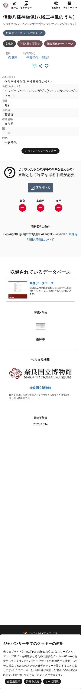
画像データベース (42, 283)
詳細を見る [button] (32, 681)
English (56, 7)
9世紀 (45, 57)
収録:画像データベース (60, 43)
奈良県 (12, 57)
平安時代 (32, 57)
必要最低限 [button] (13, 681)
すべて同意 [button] (52, 681)
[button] (70, 5)
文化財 (9, 43)
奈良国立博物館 (40, 388)
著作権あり (43, 187)
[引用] (35, 66)
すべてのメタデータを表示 (40, 150)
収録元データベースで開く (22, 32)
